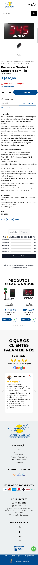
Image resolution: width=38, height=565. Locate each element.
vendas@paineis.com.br (20, 515)
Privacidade (19, 454)
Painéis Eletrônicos (14, 61)
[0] (32, 5)
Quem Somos (19, 452)
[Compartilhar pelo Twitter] (12, 220)
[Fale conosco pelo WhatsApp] (33, 548)
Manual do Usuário (19, 460)
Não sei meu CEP (6, 107)
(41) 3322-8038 (20, 503)
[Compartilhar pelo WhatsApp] (3, 219)
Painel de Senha (29, 61)
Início (3, 61)
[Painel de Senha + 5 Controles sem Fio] (34, 320)
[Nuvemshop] (22, 562)
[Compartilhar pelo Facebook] (8, 220)
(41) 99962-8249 (20, 506)
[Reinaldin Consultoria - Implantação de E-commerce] (11, 561)
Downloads (19, 462)
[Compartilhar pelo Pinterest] (17, 220)
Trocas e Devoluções (19, 457)
